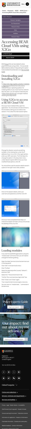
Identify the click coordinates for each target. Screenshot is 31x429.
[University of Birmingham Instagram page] (3, 372)
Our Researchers (15, 23)
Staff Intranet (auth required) (9, 409)
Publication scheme (23, 413)
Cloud (7, 64)
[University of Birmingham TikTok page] (3, 378)
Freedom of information (22, 417)
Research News (15, 36)
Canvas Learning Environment (9, 413)
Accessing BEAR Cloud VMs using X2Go (14, 12)
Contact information (17, 425)
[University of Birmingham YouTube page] (19, 378)
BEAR (16, 10)
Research (10, 10)
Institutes (15, 33)
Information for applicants (8, 417)
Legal (7, 405)
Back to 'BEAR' (10, 57)
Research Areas (16, 26)
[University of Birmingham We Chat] (14, 378)
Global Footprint (8, 385)
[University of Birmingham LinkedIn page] (8, 372)
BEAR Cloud (23, 10)
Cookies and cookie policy (20, 421)
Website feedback (6, 425)
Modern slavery (14, 405)
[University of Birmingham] (11, 4)
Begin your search (14, 307)
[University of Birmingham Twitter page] (14, 372)
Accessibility (21, 405)
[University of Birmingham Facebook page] (19, 372)
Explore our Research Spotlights (14, 339)
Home (4, 10)
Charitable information (7, 421)
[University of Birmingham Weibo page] (8, 378)
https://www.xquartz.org (9, 93)
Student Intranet (22, 409)
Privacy (4, 405)
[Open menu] (27, 4)
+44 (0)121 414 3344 (9, 365)
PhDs (15, 30)
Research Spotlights (15, 20)
